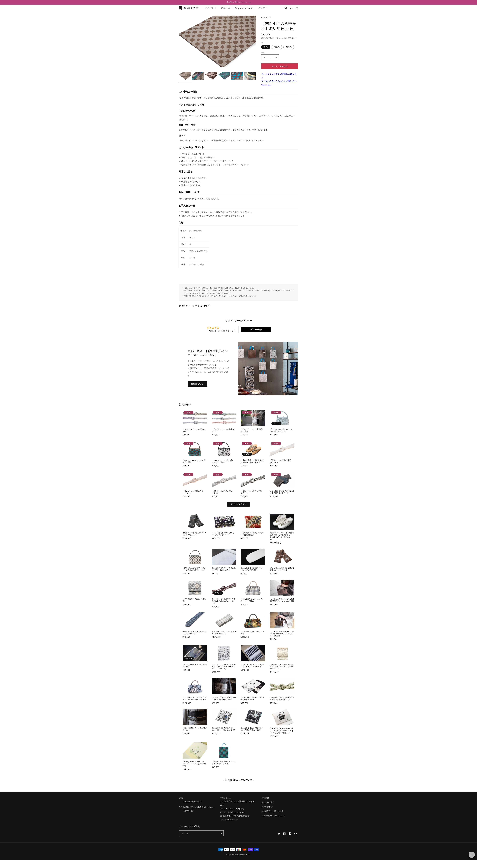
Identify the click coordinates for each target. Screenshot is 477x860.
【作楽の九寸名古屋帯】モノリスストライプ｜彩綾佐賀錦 (253, 666)
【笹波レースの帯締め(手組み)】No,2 (222, 492)
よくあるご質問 (268, 802)
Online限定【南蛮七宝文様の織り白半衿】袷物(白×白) (223, 569)
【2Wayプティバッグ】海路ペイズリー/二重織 (223, 461)
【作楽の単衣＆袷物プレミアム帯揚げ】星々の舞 (253, 699)
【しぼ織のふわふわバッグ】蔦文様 (253, 633)
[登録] (220, 833)
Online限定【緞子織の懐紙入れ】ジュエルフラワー (223, 534)
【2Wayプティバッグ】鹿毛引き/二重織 (252, 430)
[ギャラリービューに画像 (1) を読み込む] (185, 76)
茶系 (266, 47)
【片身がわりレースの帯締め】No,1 (223, 430)
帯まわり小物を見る (190, 185)
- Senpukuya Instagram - (238, 779)
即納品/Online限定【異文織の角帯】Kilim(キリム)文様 (282, 569)
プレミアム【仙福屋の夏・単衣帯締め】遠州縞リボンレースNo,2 (223, 601)
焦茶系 (289, 47)
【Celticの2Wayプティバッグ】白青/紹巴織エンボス (282, 430)
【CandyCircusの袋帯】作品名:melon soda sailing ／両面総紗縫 (194, 764)
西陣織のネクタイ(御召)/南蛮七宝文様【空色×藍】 (194, 633)
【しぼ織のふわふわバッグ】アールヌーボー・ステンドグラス (194, 699)
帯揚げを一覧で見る (190, 182)
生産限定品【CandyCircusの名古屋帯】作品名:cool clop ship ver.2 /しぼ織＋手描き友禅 (281, 731)
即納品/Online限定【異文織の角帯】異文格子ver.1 (224, 633)
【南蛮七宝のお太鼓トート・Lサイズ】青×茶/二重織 (223, 763)
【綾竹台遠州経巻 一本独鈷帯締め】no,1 (195, 666)
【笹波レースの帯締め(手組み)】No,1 (251, 492)
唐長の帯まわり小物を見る (193, 178)
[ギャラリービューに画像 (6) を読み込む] (250, 76)
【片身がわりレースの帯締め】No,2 (194, 430)
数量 (263, 52)
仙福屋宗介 (188, 811)
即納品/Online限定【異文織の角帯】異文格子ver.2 (195, 534)
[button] (286, 8)
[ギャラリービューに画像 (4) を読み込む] (224, 76)
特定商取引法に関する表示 (272, 811)
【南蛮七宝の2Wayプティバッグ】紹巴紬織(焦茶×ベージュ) (194, 569)
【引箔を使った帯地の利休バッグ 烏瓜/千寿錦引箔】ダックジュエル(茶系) (282, 634)
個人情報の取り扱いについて (273, 815)
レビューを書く (256, 329)
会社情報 (265, 798)
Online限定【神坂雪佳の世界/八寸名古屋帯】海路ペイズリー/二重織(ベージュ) (282, 667)
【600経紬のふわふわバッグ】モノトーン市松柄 (252, 600)
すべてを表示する (238, 504)
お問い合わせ (267, 807)
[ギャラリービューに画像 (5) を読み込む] (237, 76)
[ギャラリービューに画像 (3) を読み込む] (211, 76)
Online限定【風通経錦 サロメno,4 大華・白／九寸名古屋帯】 (224, 729)
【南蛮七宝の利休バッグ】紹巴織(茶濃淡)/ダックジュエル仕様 (282, 600)
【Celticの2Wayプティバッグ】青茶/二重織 (194, 461)
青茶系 (277, 47)
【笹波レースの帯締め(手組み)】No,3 (193, 492)
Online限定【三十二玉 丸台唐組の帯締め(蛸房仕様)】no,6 (224, 699)
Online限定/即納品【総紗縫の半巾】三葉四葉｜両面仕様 (282, 492)
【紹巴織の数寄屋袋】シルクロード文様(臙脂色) (253, 534)
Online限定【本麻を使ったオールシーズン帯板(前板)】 (253, 569)
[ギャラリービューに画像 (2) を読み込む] (198, 76)
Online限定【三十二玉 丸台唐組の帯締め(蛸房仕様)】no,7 (282, 699)
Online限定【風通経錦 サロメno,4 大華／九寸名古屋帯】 (252, 729)
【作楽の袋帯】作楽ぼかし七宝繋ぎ (194, 600)
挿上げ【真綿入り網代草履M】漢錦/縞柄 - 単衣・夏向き (252, 461)
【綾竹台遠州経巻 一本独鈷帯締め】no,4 (195, 729)
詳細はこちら (197, 384)
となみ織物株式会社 (192, 801)
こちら (295, 38)
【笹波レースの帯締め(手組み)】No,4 (280, 461)
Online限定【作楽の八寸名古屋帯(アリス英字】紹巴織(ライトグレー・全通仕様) (223, 667)
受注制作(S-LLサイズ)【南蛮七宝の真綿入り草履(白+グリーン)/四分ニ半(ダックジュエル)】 (282, 536)
